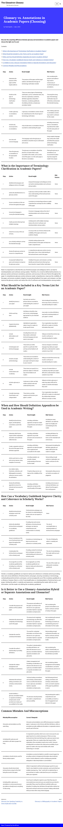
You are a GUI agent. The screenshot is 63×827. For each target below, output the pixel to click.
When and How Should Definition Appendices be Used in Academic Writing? (25, 57)
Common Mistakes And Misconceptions (15, 65)
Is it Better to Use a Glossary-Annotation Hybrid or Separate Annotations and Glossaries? (29, 62)
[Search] (60, 3)
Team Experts (8, 27)
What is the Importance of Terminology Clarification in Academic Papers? (24, 51)
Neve (2, 825)
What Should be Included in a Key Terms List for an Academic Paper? (23, 54)
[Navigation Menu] (57, 3)
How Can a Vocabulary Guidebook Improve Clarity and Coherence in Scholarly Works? (28, 60)
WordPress (15, 825)
